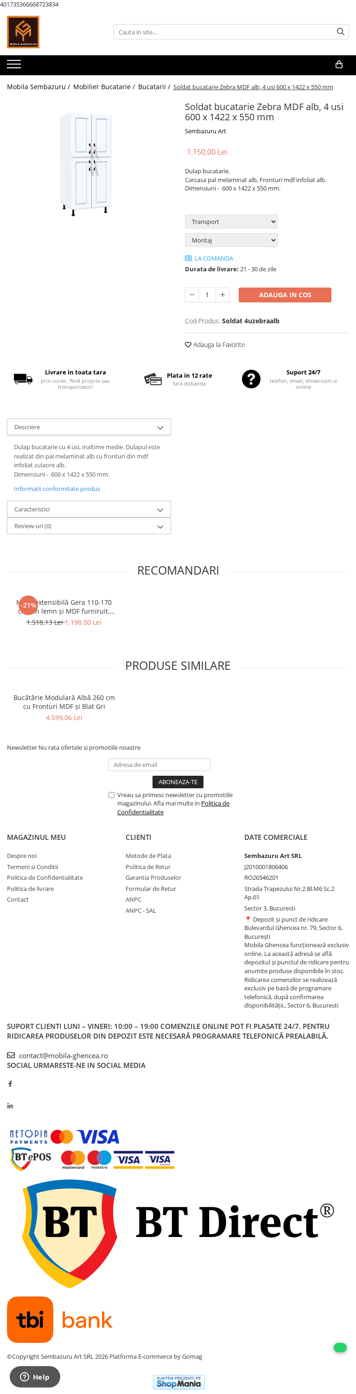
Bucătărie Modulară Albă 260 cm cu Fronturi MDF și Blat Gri (64, 702)
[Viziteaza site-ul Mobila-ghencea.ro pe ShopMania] (179, 1382)
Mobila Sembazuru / (39, 86)
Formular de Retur (151, 888)
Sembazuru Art (205, 131)
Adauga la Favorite (218, 344)
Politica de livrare (30, 888)
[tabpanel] (89, 164)
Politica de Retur (148, 867)
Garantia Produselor (153, 877)
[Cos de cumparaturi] (339, 64)
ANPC (133, 899)
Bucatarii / (155, 86)
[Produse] (15, 67)
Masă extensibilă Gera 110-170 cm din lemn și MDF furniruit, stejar (64, 606)
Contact (18, 899)
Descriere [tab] (27, 427)
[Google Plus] (10, 1095)
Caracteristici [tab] (32, 509)
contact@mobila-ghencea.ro (62, 1055)
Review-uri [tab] (32, 526)
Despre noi (22, 855)
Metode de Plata (148, 855)
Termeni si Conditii (32, 867)
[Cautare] (340, 31)
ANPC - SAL (141, 910)
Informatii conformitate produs (57, 488)
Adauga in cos (285, 294)
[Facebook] (10, 1084)
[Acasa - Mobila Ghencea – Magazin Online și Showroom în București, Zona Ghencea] (53, 32)
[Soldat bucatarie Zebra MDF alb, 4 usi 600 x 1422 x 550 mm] (89, 164)
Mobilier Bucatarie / (105, 86)
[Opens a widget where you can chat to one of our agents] (34, 1377)
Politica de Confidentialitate (45, 877)
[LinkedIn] (10, 1106)
